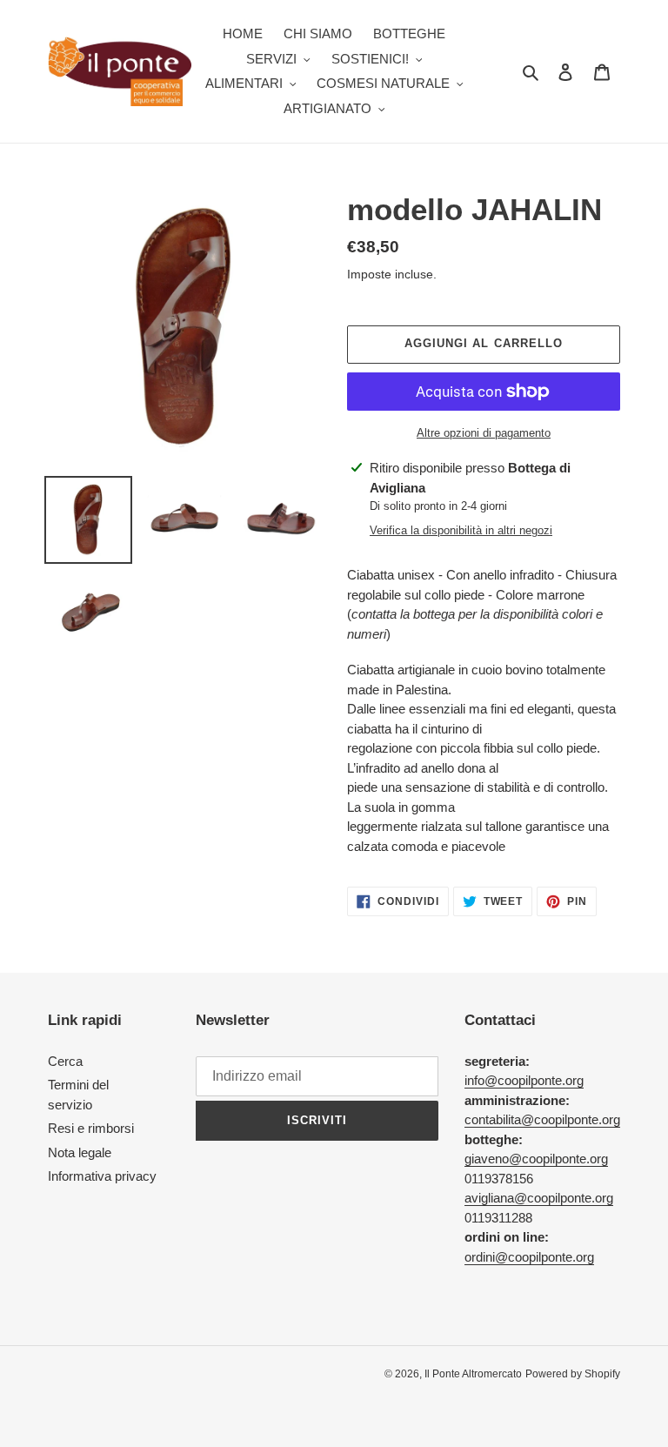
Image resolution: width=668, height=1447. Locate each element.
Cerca (65, 1061)
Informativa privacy (102, 1176)
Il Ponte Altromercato (473, 1374)
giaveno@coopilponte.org (536, 1158)
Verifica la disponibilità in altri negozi (461, 530)
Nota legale (79, 1152)
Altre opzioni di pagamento (484, 432)
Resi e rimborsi (91, 1128)
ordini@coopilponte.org (529, 1256)
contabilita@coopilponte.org (542, 1119)
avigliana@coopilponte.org (538, 1197)
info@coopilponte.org (524, 1080)
